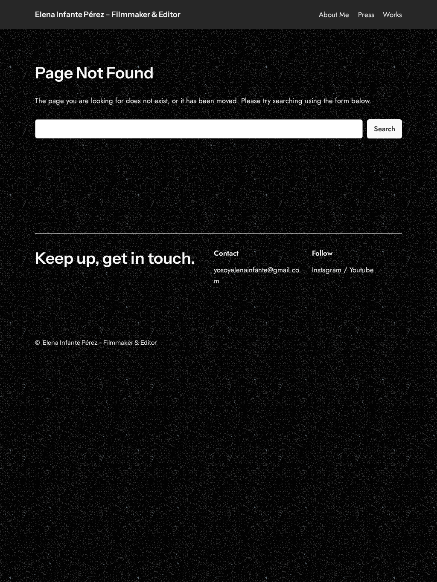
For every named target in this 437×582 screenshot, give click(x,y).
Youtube (362, 270)
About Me (334, 14)
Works (392, 14)
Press (366, 14)
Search (384, 129)
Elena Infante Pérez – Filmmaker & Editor (108, 14)
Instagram (326, 270)
